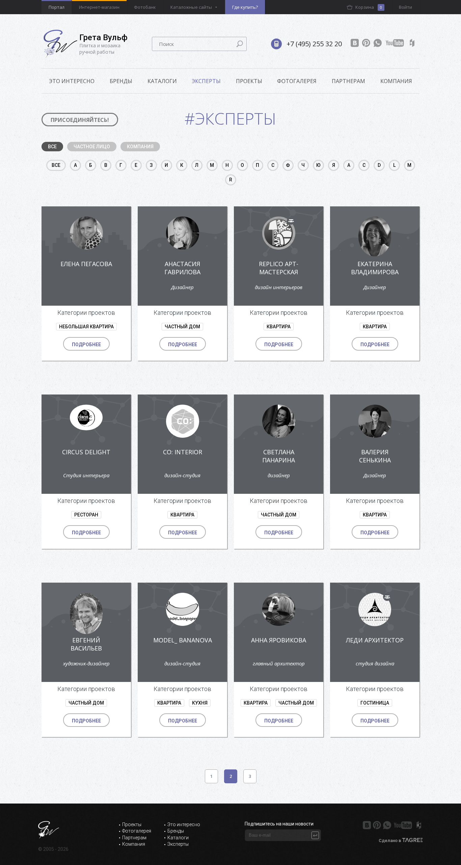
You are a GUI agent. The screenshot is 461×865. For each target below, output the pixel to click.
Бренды (121, 81)
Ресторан (86, 514)
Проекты (249, 81)
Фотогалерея (297, 81)
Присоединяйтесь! (80, 120)
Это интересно (183, 824)
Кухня (200, 703)
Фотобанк (145, 7)
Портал (56, 7)
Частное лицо (92, 146)
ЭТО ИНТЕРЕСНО (71, 81)
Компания (396, 81)
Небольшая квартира (86, 326)
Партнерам (348, 81)
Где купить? (245, 7)
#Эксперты (230, 118)
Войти (405, 7)
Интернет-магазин (99, 7)
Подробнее (86, 344)
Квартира (279, 326)
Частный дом (182, 326)
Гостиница (374, 703)
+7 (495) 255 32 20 (314, 43)
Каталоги (162, 81)
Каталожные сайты (191, 7)
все (56, 165)
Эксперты (206, 81)
